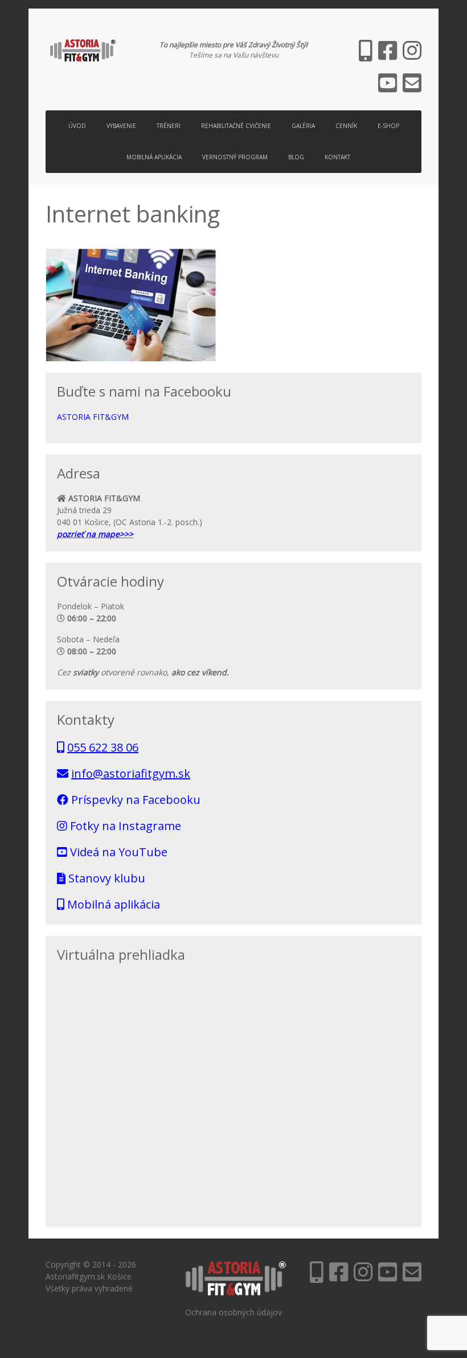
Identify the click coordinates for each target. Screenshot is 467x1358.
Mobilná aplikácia (154, 157)
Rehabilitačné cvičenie (236, 126)
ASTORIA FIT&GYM (93, 416)
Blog (296, 157)
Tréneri (169, 126)
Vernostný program (235, 157)
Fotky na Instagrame (124, 825)
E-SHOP (388, 126)
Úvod (77, 126)
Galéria (303, 126)
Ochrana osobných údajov (233, 1312)
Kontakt (337, 157)
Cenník (346, 126)
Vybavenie (121, 126)
